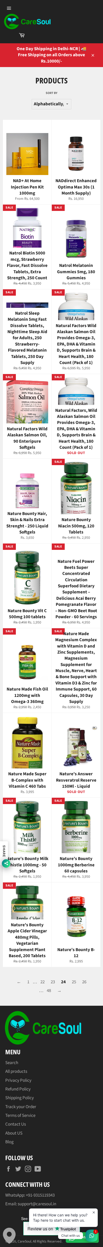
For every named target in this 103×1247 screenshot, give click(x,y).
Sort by (51, 93)
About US (13, 1133)
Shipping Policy (19, 1098)
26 (84, 982)
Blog (9, 1142)
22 (42, 982)
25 (74, 982)
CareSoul (24, 1241)
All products (16, 1071)
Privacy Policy (18, 1080)
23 (53, 982)
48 (49, 991)
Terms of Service (20, 1115)
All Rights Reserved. (47, 1241)
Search (11, 1063)
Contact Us (15, 1124)
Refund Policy (18, 1089)
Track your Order (20, 1107)
